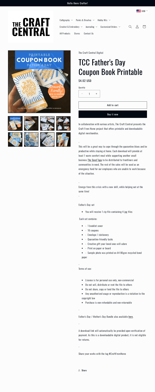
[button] (66, 20)
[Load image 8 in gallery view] (63, 139)
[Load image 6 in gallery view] (31, 139)
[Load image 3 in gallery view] (47, 123)
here (131, 316)
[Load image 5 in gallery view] (15, 139)
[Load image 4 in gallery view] (63, 123)
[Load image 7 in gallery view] (47, 139)
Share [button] (84, 370)
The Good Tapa (95, 160)
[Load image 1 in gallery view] (15, 123)
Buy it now (112, 114)
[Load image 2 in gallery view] (31, 123)
